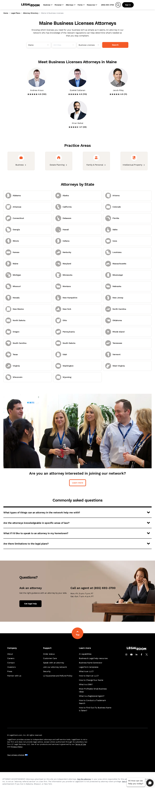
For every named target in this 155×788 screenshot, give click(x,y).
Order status (48, 654)
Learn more (77, 483)
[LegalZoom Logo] (30, 5)
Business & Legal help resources (93, 658)
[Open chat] (150, 783)
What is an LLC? (86, 671)
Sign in (128, 5)
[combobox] (39, 45)
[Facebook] (141, 654)
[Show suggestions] (74, 45)
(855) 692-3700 (107, 5)
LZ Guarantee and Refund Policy (57, 676)
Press (9, 671)
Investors (11, 667)
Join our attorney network (55, 667)
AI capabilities (85, 654)
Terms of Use (80, 744)
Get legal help (30, 603)
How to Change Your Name (91, 680)
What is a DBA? (86, 684)
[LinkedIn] (136, 654)
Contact (11, 663)
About (10, 654)
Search (115, 45)
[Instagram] (126, 654)
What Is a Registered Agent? (91, 696)
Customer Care (50, 658)
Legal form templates (88, 667)
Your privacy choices (15, 755)
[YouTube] (131, 654)
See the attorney (84, 779)
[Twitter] (146, 654)
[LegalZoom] (136, 649)
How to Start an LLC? (89, 676)
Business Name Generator (90, 663)
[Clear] (49, 45)
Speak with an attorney (53, 663)
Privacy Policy (16, 747)
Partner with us (14, 676)
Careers (10, 658)
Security (46, 671)
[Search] (118, 4)
